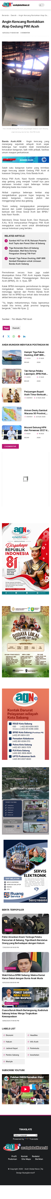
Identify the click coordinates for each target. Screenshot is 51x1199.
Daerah (13, 15)
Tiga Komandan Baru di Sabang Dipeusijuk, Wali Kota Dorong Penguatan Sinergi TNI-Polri (24, 251)
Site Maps (26, 1159)
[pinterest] (20, 336)
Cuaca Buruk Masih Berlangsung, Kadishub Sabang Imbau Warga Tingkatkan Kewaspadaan (25, 1013)
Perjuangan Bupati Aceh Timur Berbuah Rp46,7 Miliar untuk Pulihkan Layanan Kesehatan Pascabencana (35, 393)
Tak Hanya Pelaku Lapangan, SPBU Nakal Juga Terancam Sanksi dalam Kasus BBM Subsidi (36, 372)
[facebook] (4, 336)
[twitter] (9, 336)
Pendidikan (10, 968)
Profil (14, 1156)
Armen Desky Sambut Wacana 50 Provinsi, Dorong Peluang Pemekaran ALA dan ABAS (35, 412)
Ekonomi (9, 1035)
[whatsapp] (14, 336)
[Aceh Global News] (15, 6)
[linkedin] (25, 336)
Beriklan (39, 1159)
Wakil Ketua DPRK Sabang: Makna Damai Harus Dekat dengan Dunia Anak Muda (23, 977)
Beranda (5, 15)
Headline (34, 1035)
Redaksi (35, 1156)
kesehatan (34, 1055)
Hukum (8, 1042)
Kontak (24, 1156)
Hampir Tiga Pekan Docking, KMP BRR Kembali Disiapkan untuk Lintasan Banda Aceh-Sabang (27, 261)
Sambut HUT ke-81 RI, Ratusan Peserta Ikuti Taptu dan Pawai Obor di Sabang (27, 242)
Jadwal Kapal (11, 1048)
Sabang (8, 930)
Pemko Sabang (11, 1003)
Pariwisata (34, 1048)
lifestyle (9, 1061)
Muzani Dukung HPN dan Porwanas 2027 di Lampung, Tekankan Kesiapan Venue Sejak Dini (36, 429)
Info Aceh (34, 1042)
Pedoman (12, 1159)
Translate (33, 1139)
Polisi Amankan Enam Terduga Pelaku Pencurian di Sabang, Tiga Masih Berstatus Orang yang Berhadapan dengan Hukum (24, 940)
